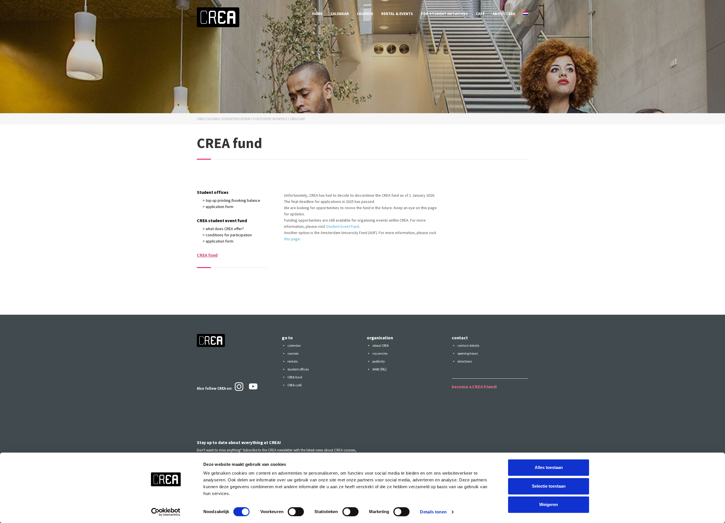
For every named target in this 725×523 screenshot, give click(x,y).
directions (464, 361)
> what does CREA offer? (223, 228)
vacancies (379, 353)
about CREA (503, 13)
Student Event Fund (342, 226)
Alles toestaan (549, 467)
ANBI (375, 369)
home (317, 13)
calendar (339, 13)
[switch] (296, 511)
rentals (292, 361)
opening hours (467, 353)
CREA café (294, 385)
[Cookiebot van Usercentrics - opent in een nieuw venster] (166, 512)
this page (292, 238)
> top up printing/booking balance (231, 200)
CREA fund (207, 255)
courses (365, 13)
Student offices (213, 192)
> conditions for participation (227, 234)
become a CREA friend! (474, 386)
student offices (298, 369)
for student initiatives (444, 13)
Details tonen (433, 511)
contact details (468, 345)
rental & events (397, 13)
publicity (378, 361)
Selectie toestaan (549, 486)
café (480, 13)
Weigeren (548, 504)
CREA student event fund (222, 220)
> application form (217, 206)
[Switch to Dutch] (525, 13)
